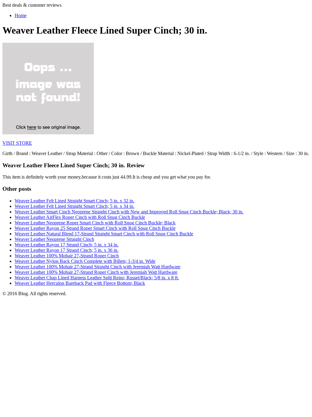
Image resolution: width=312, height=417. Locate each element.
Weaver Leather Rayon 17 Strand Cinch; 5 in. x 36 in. (67, 250)
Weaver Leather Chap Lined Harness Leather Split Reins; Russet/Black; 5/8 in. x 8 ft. (97, 277)
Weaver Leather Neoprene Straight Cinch (54, 239)
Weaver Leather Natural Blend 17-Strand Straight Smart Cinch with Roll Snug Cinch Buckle (104, 233)
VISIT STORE (17, 143)
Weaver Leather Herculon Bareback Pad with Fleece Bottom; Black (80, 283)
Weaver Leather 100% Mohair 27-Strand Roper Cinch (67, 255)
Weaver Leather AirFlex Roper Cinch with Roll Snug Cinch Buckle (80, 217)
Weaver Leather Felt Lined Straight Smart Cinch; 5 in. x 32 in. (74, 200)
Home (21, 15)
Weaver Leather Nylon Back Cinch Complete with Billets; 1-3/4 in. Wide (85, 261)
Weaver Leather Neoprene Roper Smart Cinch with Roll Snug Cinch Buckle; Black (95, 222)
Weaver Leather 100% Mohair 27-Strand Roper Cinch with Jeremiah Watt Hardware (96, 272)
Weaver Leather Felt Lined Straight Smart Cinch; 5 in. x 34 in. (74, 206)
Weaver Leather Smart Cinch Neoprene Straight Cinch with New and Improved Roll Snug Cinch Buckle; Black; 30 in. (129, 211)
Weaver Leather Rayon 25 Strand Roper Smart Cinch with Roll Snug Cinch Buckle (95, 228)
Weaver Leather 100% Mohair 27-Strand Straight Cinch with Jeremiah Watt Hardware (97, 266)
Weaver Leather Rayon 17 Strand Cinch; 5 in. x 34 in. (67, 244)
